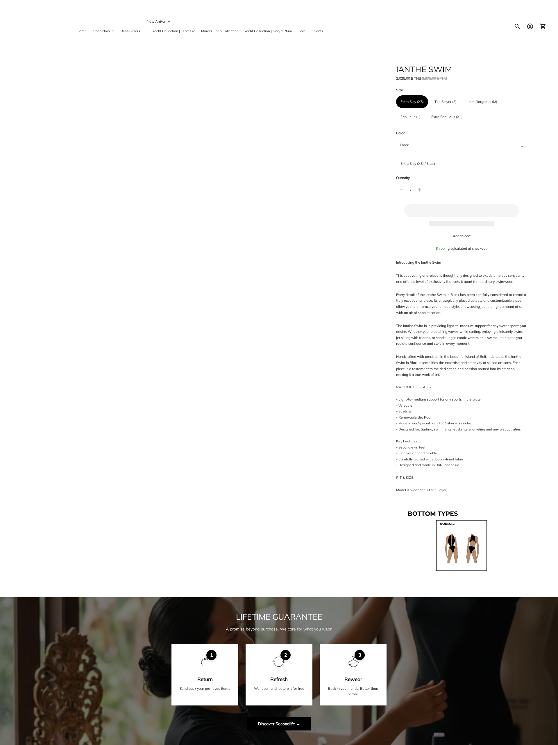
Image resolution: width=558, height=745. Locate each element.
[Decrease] (401, 190)
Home (82, 31)
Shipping (443, 248)
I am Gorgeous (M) (482, 101)
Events (317, 31)
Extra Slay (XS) (412, 101)
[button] (461, 210)
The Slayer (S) (445, 101)
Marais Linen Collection (220, 31)
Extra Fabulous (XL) (447, 117)
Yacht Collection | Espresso (174, 31)
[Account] (530, 26)
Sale (302, 31)
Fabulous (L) (410, 117)
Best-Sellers (130, 31)
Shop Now (101, 31)
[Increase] (419, 190)
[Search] (517, 26)
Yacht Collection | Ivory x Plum (268, 31)
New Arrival (156, 21)
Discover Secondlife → (279, 723)
